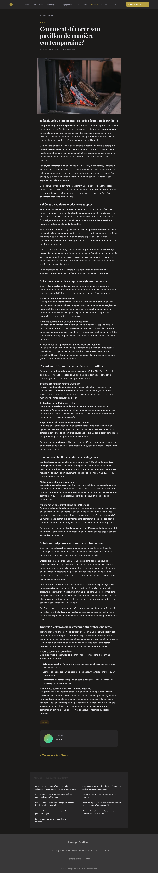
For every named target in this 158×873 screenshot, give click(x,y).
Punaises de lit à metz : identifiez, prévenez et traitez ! (55, 820)
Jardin (85, 4)
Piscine (103, 4)
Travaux (112, 4)
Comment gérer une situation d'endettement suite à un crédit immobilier (101, 787)
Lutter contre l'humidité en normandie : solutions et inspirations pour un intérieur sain (55, 787)
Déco (41, 4)
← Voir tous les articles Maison (54, 755)
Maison (94, 4)
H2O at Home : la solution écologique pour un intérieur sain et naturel (54, 803)
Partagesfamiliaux (79, 842)
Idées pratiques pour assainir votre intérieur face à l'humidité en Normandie (101, 803)
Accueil (26, 4)
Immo (77, 4)
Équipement (67, 4)
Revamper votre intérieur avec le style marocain (99, 795)
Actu (34, 4)
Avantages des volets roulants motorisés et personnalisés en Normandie (53, 795)
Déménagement (53, 4)
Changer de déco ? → (137, 4)
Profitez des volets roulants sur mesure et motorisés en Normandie (100, 812)
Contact (87, 859)
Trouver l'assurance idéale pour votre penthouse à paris (51, 812)
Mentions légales (74, 859)
